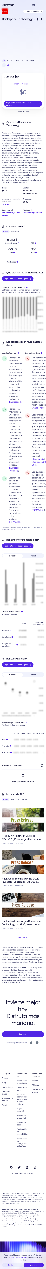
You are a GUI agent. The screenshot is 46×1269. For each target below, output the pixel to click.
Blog (4, 1083)
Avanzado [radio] (15, 231)
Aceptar (33, 1265)
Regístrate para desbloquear (16, 279)
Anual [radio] (33, 556)
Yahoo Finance (39, 408)
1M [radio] (12, 61)
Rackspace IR (15, 402)
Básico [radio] (6, 231)
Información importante (22, 1082)
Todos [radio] (5, 799)
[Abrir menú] (42, 5)
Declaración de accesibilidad (22, 1131)
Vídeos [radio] (25, 799)
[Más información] (42, 766)
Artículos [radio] (15, 799)
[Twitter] (19, 1167)
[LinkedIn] (27, 1167)
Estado (5, 1105)
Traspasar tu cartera (7, 1099)
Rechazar (12, 1265)
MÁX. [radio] (32, 61)
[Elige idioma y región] (33, 4)
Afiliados (35, 1085)
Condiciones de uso (22, 1088)
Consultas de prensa (37, 1090)
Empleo (35, 1081)
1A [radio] (22, 61)
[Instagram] (34, 1167)
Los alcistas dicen (9, 353)
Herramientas (7, 1087)
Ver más (21, 937)
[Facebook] (11, 1167)
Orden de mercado (21, 84)
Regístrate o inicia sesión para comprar (18, 103)
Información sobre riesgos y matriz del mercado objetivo (22, 1099)
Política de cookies (21, 1123)
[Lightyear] (8, 4)
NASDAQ (6, 204)
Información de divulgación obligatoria (22, 1142)
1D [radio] (4, 61)
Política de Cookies (19, 1257)
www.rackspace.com (33, 212)
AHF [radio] (17, 61)
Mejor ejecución (21, 1110)
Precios (5, 1078)
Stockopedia (38, 459)
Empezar (23, 1034)
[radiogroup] (18, 60)
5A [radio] (27, 61)
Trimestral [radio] (12, 556)
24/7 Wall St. (15, 522)
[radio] (4, 65)
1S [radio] (8, 61)
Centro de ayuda (6, 1092)
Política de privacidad (21, 1116)
